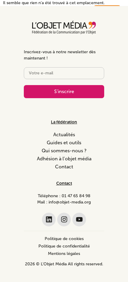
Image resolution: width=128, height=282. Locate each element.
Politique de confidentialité (64, 246)
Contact (64, 166)
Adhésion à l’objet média (64, 158)
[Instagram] (64, 219)
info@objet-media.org (70, 202)
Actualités (64, 134)
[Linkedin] (49, 219)
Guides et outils (64, 142)
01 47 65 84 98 (76, 196)
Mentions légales (64, 253)
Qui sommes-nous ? (64, 150)
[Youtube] (79, 219)
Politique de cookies (64, 238)
